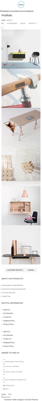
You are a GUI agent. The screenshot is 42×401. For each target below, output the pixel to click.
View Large (38, 31)
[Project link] (21, 49)
